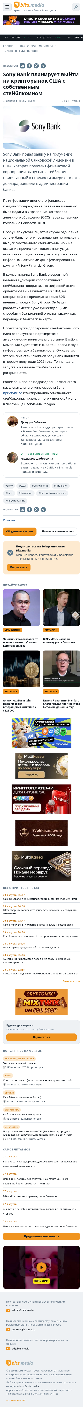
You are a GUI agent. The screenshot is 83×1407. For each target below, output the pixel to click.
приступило (12, 393)
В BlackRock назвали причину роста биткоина (59, 640)
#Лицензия (60, 485)
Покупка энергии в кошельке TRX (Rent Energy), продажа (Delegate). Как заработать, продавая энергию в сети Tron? (37, 1133)
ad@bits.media (20, 1348)
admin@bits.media (23, 1310)
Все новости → (71, 981)
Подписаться (41, 1037)
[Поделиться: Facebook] (29, 66)
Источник (9, 520)
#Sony (9, 485)
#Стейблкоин (40, 485)
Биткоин (51, 630)
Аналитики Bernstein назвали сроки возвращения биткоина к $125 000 (19, 705)
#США (22, 485)
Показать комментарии (58, 531)
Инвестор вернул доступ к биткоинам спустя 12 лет (33, 947)
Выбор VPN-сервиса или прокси (22, 1114)
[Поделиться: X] (36, 66)
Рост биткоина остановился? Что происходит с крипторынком (40, 936)
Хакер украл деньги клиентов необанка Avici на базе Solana (38, 924)
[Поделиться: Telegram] (43, 66)
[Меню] (7, 7)
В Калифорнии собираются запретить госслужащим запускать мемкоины (39, 912)
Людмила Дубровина (37, 458)
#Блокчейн (25, 493)
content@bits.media (23, 1329)
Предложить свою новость (41, 1236)
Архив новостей (15, 1400)
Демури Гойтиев (33, 422)
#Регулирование (15, 500)
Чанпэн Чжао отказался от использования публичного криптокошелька (21, 642)
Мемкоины (12, 630)
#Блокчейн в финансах (52, 493)
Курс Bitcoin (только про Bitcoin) (22, 1097)
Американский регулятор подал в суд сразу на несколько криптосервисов (37, 960)
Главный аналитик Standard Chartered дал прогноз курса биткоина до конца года (61, 704)
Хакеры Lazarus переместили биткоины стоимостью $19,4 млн (40, 898)
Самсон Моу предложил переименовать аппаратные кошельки (40, 973)
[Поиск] (76, 7)
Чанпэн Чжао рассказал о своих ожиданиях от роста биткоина (40, 1226)
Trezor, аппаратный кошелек (20, 1063)
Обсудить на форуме (19, 531)
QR (55, 1394)
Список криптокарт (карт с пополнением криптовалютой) (37, 1080)
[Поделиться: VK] (22, 66)
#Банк (9, 493)
